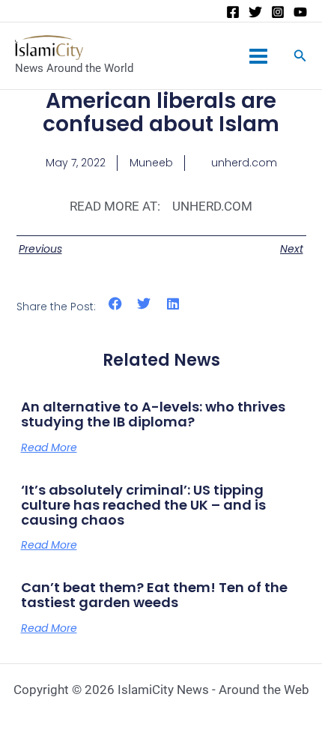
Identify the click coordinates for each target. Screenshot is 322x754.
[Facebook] (233, 12)
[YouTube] (300, 12)
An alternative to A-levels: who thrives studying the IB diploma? (153, 414)
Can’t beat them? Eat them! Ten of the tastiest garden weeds (154, 595)
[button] (115, 304)
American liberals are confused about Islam (161, 112)
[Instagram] (278, 12)
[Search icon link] (300, 57)
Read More (49, 447)
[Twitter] (255, 12)
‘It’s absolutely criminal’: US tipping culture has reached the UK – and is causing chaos (143, 504)
